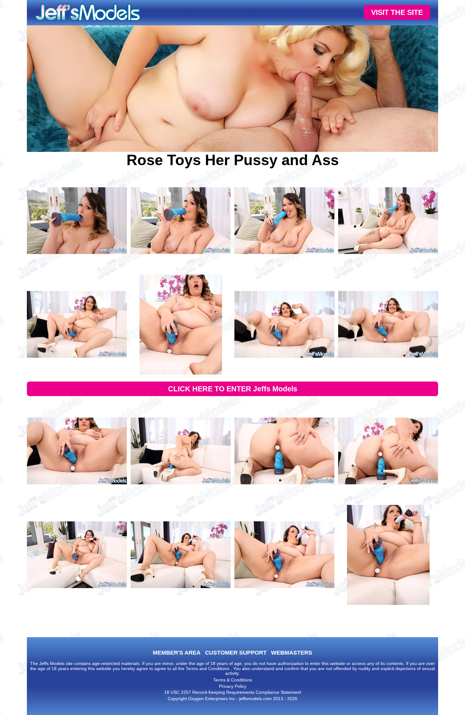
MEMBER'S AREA (177, 653)
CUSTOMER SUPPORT (236, 653)
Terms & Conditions (232, 679)
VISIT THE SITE (397, 12)
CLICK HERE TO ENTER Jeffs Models (232, 389)
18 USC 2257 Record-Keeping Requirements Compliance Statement (232, 692)
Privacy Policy (232, 686)
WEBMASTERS (291, 653)
